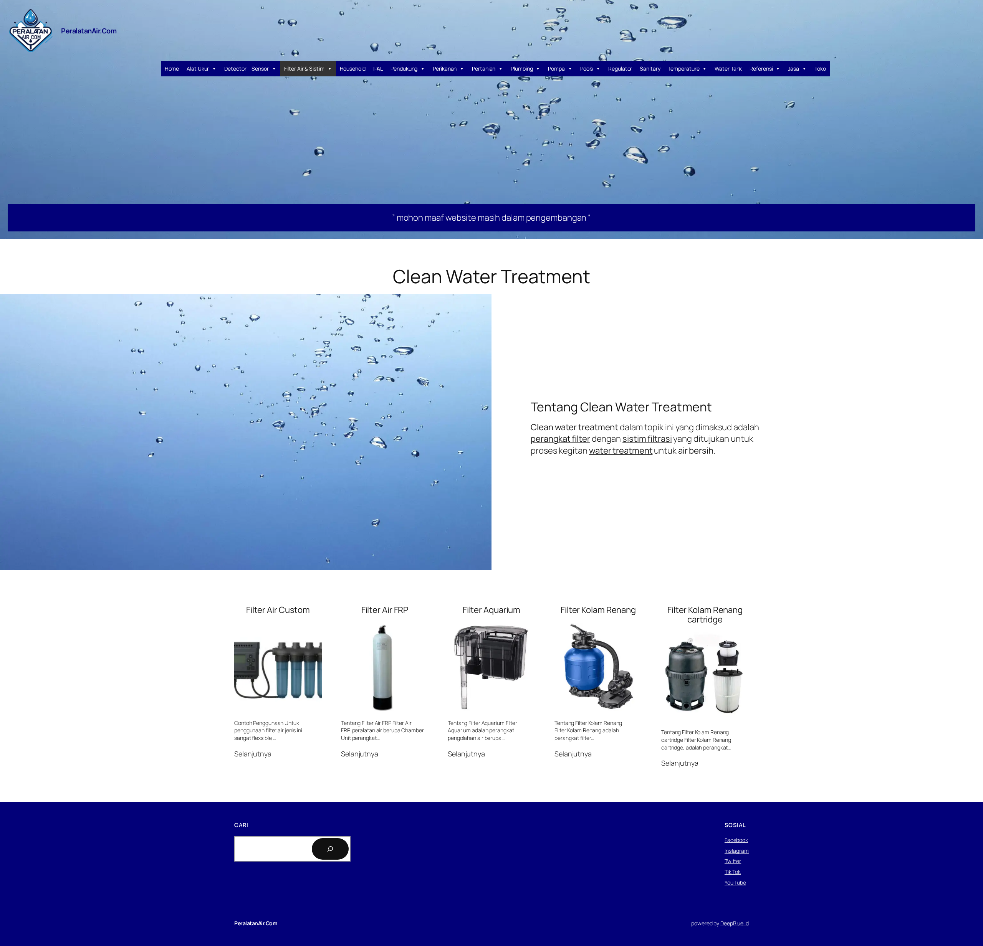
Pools (586, 68)
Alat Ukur (198, 68)
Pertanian (483, 68)
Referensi (761, 68)
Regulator (620, 68)
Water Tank (728, 68)
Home (172, 68)
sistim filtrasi (647, 438)
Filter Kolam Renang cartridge (705, 614)
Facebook (736, 840)
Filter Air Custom (278, 610)
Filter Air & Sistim (304, 68)
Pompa (556, 68)
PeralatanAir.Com (88, 30)
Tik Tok (733, 871)
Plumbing (522, 68)
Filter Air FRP (385, 610)
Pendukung (404, 68)
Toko (820, 68)
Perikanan (445, 68)
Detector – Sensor (246, 68)
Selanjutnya (252, 754)
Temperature (684, 68)
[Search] (330, 849)
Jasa (793, 68)
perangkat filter (560, 438)
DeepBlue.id (734, 923)
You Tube (735, 882)
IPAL (378, 68)
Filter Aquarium (492, 610)
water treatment (621, 450)
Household (353, 68)
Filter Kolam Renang (598, 610)
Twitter (733, 861)
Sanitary (650, 68)
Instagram (737, 850)
